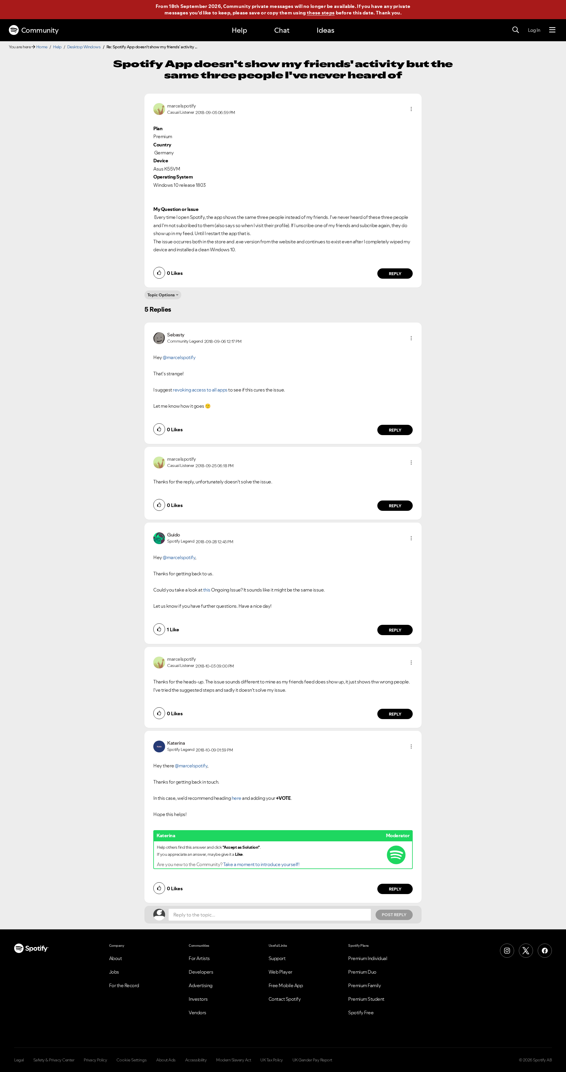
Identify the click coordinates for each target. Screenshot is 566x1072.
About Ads (166, 1060)
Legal (19, 1060)
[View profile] (159, 108)
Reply (395, 274)
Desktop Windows (84, 47)
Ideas (325, 30)
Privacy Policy (95, 1060)
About (115, 958)
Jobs (114, 972)
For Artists (199, 958)
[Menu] (552, 30)
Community (40, 30)
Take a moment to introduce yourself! (261, 864)
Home (41, 47)
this (206, 590)
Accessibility (196, 1060)
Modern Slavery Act (233, 1060)
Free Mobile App (286, 985)
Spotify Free (361, 1012)
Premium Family (364, 985)
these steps (321, 12)
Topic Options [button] (161, 295)
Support (277, 958)
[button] (411, 109)
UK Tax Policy (271, 1060)
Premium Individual (367, 958)
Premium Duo (362, 972)
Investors (198, 999)
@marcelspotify (179, 357)
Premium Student (366, 999)
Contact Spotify (285, 999)
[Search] (516, 30)
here (236, 798)
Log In (534, 30)
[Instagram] (507, 951)
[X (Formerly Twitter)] (526, 951)
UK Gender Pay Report (312, 1060)
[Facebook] (545, 951)
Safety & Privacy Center (54, 1060)
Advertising (201, 985)
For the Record (124, 985)
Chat (281, 30)
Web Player (280, 972)
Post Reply (394, 915)
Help (239, 30)
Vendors (197, 1012)
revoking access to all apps (200, 389)
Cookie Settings (131, 1060)
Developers (201, 972)
